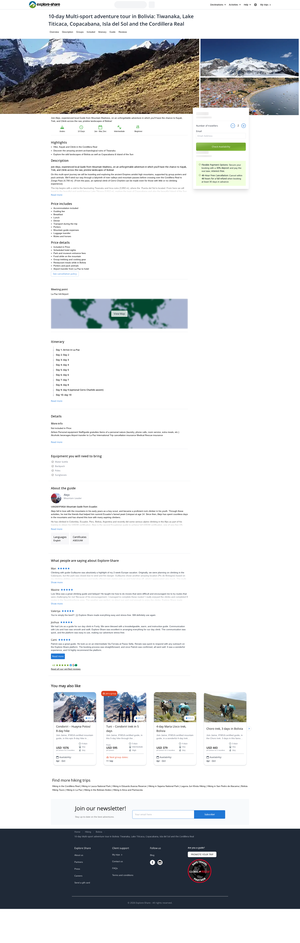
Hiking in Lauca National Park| (97, 818)
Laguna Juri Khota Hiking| (194, 818)
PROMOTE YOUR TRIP (202, 886)
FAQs (115, 900)
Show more (57, 582)
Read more (56, 194)
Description (67, 32)
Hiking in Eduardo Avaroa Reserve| (130, 818)
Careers (78, 907)
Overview (54, 32)
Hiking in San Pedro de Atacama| (223, 818)
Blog (152, 887)
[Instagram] (160, 894)
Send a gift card (82, 914)
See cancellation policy (65, 273)
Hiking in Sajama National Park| (164, 818)
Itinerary (102, 32)
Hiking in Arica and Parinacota (128, 822)
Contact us (117, 893)
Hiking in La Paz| (74, 822)
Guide (112, 32)
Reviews (123, 32)
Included (91, 32)
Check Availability (221, 146)
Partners (78, 894)
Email (199, 131)
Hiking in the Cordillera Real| (66, 818)
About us (78, 887)
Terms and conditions (122, 907)
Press (77, 901)
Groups (80, 32)
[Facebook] (152, 894)
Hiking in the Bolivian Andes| (98, 822)
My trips (264, 4)
